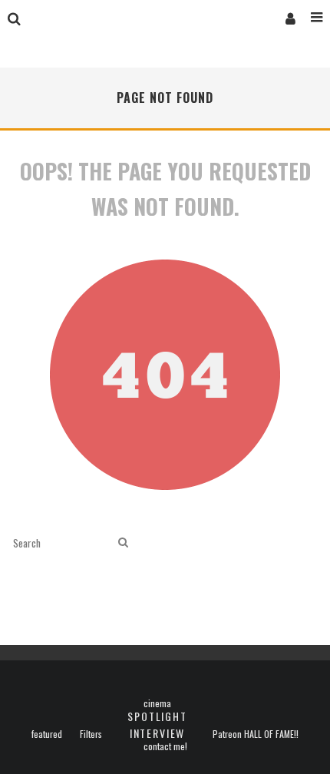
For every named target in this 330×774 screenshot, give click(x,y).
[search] (123, 542)
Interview (157, 733)
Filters (91, 734)
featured (46, 734)
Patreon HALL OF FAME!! (256, 734)
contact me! (165, 746)
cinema (157, 703)
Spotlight (156, 716)
